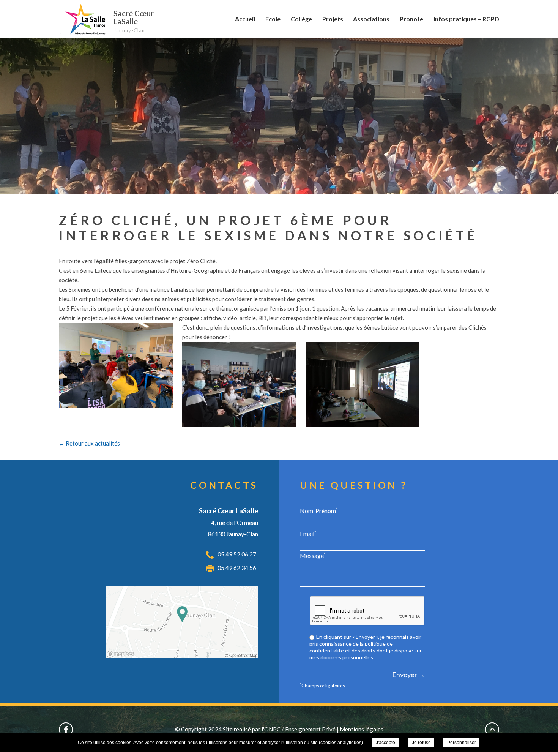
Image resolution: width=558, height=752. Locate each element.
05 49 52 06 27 (237, 554)
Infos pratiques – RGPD (466, 18)
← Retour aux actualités (89, 443)
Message (313, 555)
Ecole (273, 18)
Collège (301, 18)
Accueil (245, 18)
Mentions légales (361, 729)
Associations (371, 18)
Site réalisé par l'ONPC (252, 729)
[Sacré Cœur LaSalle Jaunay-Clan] (84, 19)
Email (308, 533)
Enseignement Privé (310, 729)
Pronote (411, 18)
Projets (332, 18)
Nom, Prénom (319, 510)
